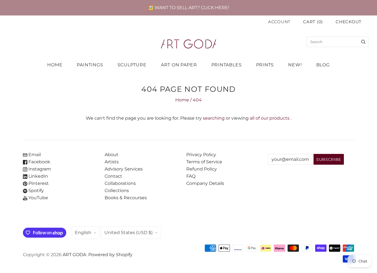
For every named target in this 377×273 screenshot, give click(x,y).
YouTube (37, 197)
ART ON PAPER (179, 64)
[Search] (363, 41)
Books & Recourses (126, 197)
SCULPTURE (132, 64)
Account (279, 21)
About (111, 154)
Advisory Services (124, 169)
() (313, 21)
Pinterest (38, 183)
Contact (113, 176)
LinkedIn (37, 176)
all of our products (270, 118)
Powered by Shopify (110, 254)
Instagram (39, 169)
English (83, 232)
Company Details (205, 183)
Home (182, 100)
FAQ (190, 176)
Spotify (35, 190)
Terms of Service (204, 161)
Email (34, 154)
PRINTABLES (226, 64)
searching (214, 118)
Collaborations (120, 183)
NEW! (295, 64)
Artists (112, 161)
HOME (54, 64)
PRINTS (265, 64)
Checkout (349, 21)
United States (128, 232)
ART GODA (74, 254)
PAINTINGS (90, 64)
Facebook (38, 161)
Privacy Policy (201, 154)
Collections (117, 190)
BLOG (323, 64)
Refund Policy (201, 169)
